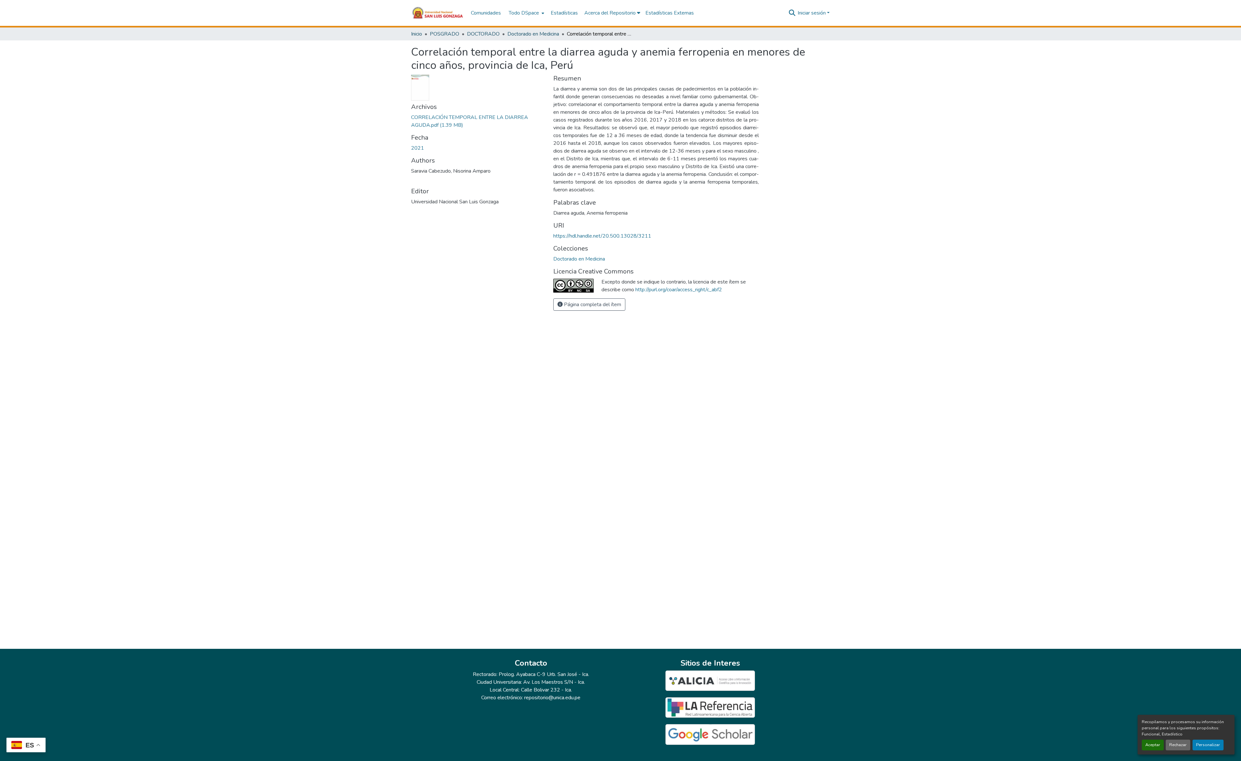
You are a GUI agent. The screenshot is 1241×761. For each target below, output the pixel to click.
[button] (437, 12)
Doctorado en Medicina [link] (533, 34)
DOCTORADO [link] (483, 34)
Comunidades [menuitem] (486, 12)
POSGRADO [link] (444, 34)
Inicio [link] (416, 34)
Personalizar (1208, 745)
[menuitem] (525, 13)
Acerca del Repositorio (610, 12)
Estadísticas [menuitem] (564, 12)
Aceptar (1152, 745)
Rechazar (1178, 745)
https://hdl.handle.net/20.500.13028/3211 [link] (602, 236)
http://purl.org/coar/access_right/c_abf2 (678, 289)
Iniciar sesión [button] (812, 12)
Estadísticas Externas (669, 12)
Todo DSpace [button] (524, 12)
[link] (478, 121)
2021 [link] (417, 148)
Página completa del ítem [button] (592, 304)
